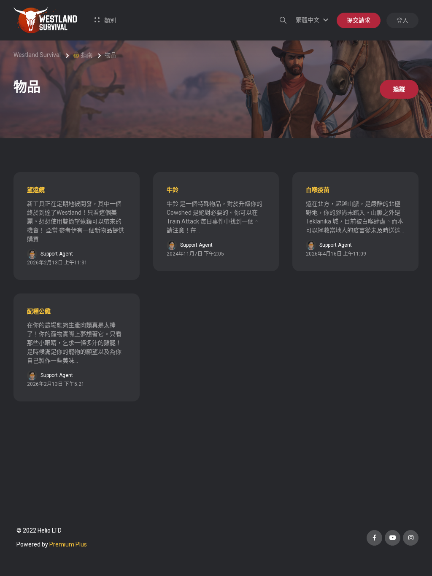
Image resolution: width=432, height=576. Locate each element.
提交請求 (358, 20)
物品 (110, 54)
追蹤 (399, 89)
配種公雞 (39, 311)
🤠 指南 (83, 54)
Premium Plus (68, 544)
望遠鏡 (36, 189)
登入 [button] (402, 20)
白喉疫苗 (317, 189)
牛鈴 (172, 189)
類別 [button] (109, 20)
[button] (313, 19)
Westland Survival (37, 54)
